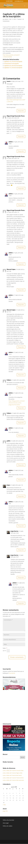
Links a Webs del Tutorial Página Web (12, 773)
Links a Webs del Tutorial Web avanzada (13, 780)
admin (6, 19)
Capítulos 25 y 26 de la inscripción (13, 65)
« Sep (4, 804)
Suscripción (12, 673)
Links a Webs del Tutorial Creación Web (13, 770)
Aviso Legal (6, 823)
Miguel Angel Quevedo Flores (16, 116)
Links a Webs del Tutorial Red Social (12, 775)
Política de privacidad (8, 820)
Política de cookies (7, 826)
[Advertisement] (14, 707)
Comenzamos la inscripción (11, 63)
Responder (21, 110)
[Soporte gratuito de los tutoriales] (14, 750)
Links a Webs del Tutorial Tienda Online (13, 778)
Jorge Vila (5, 811)
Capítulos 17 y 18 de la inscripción (13, 67)
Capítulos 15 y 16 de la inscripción (13, 61)
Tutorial (19, 19)
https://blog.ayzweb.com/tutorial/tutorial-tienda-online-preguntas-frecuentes (17, 402)
